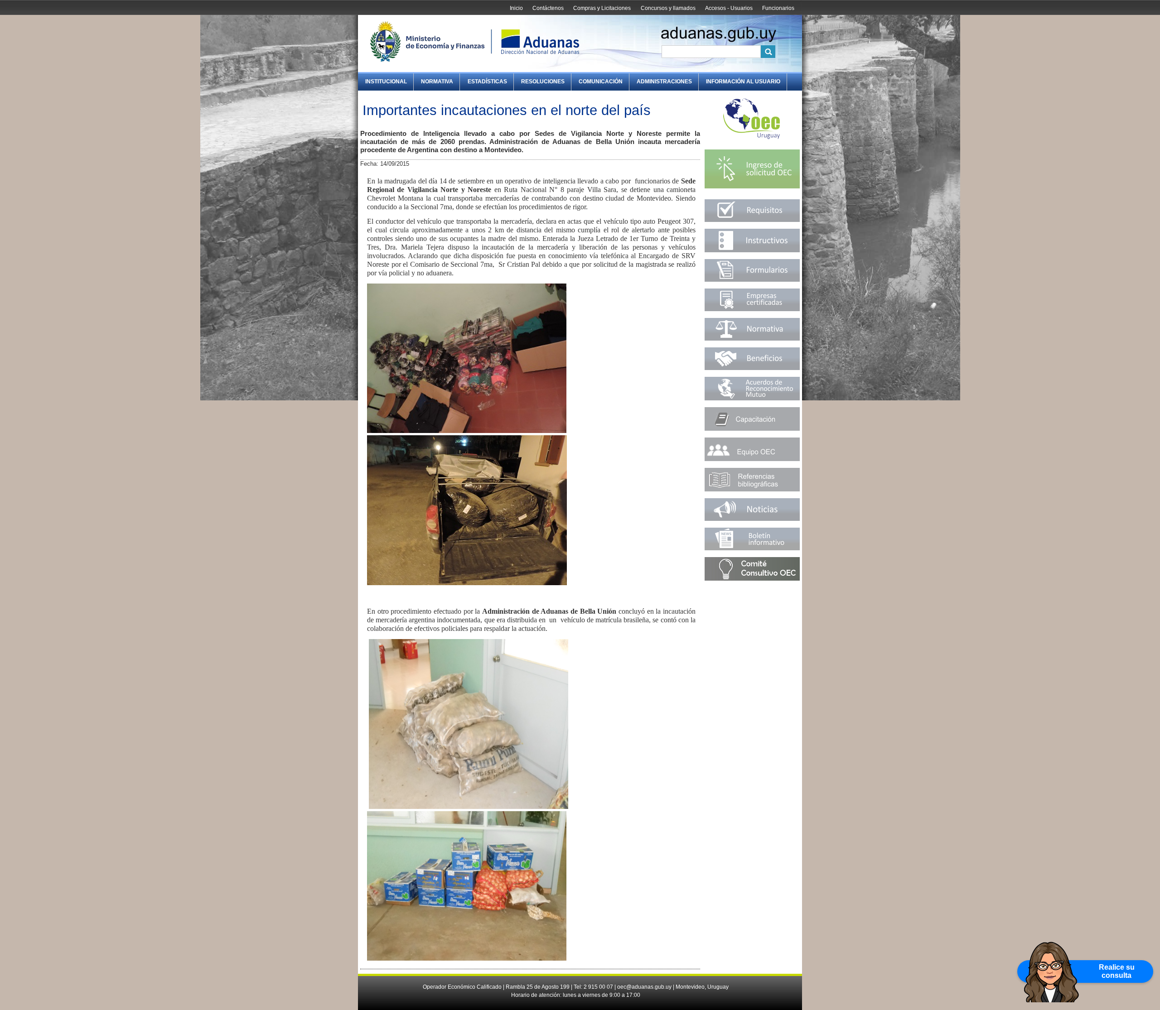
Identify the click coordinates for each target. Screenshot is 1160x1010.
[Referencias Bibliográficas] (752, 489)
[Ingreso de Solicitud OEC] (752, 190)
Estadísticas (487, 81)
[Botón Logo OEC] (752, 138)
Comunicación (601, 81)
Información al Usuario (743, 81)
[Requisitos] (752, 219)
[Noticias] (752, 518)
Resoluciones (543, 81)
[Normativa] (752, 338)
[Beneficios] (752, 368)
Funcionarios (778, 8)
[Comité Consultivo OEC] (752, 578)
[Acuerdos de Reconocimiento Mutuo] (752, 398)
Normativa (437, 81)
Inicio (516, 8)
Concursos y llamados (668, 8)
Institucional (386, 81)
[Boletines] (752, 548)
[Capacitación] (752, 428)
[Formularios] (752, 279)
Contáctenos (548, 8)
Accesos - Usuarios (729, 8)
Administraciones (664, 81)
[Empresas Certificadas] (752, 309)
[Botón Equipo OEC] (752, 459)
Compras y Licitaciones (602, 8)
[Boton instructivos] (752, 250)
